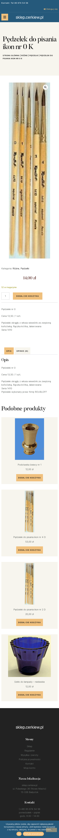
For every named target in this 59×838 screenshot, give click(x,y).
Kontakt (29, 763)
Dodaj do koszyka (27, 296)
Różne (24, 55)
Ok (19, 834)
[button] (45, 87)
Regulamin (29, 750)
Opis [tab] (9, 351)
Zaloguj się (52, 9)
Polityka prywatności (29, 759)
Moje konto (29, 768)
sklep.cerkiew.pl (29, 17)
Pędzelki (33, 55)
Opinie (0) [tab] (22, 351)
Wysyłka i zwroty (29, 755)
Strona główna (11, 55)
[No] (51, 830)
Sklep (29, 746)
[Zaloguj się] (45, 9)
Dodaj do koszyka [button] (29, 478)
